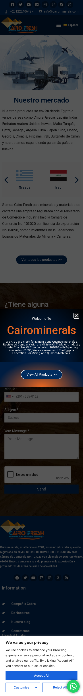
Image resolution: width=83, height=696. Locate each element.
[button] (76, 316)
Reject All (60, 687)
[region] (41, 666)
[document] (41, 348)
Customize (21, 687)
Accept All (41, 675)
